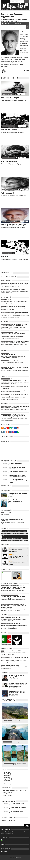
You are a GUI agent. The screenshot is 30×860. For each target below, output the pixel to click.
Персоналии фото (9, 21)
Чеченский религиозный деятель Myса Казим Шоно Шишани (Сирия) (15, 407)
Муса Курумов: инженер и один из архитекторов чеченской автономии (14, 313)
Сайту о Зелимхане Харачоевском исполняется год (14, 395)
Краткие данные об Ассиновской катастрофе (17, 468)
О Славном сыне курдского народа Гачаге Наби (16, 557)
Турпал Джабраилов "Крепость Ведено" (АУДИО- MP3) (13, 520)
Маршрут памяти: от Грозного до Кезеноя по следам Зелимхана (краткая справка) (17, 693)
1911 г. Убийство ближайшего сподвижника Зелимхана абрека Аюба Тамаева (18, 481)
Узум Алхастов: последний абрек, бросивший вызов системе (14, 353)
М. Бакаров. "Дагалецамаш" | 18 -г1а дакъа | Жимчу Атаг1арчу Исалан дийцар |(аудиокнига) (13, 596)
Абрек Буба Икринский (9, 161)
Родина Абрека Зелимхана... (15, 720)
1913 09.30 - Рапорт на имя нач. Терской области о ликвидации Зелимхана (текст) (15, 624)
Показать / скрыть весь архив (11, 784)
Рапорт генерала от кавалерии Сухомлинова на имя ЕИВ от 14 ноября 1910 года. (15, 342)
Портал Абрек (18, 857)
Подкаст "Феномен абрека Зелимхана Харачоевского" (12, 513)
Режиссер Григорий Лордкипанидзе (13, 225)
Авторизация (4, 851)
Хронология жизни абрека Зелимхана (13, 289)
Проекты (5, 673)
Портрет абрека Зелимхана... (15, 742)
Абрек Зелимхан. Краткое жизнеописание (15, 283)
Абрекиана (4, 257)
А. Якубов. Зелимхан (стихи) (10, 299)
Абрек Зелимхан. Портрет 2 (10, 98)
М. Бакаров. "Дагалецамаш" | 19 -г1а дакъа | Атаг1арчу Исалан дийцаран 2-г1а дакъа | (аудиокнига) (13, 587)
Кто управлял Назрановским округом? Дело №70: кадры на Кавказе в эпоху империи (14, 333)
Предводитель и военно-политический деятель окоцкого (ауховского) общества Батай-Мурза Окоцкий (13, 415)
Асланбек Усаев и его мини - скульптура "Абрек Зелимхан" (16, 676)
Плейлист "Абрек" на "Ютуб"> (9, 820)
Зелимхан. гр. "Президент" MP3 (11, 617)
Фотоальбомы (10, 19)
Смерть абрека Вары (11, 360)
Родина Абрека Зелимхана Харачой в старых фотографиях (17, 494)
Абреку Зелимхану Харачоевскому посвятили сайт (14, 387)
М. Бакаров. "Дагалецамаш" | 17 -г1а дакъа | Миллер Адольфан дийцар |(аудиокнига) (13, 606)
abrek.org (26, 70)
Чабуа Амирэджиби (7, 193)
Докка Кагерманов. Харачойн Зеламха (13, 306)
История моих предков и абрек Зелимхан (16, 563)
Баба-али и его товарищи (9, 129)
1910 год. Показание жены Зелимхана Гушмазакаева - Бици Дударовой (14, 325)
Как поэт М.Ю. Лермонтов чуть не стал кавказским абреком (14, 368)
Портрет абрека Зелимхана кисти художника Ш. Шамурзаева (16, 500)
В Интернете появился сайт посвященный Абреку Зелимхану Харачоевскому (13, 379)
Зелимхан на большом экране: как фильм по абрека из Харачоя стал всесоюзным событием (18, 685)
